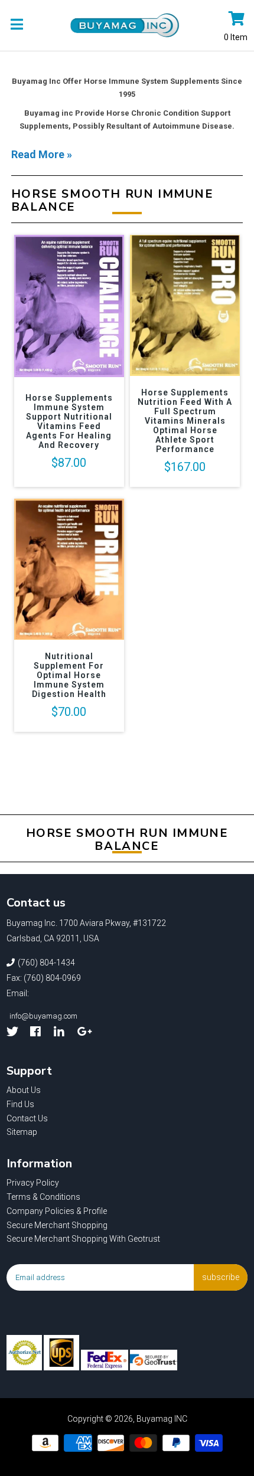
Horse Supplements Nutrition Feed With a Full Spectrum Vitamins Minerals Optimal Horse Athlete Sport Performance (185, 421)
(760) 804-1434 (46, 962)
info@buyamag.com (43, 1016)
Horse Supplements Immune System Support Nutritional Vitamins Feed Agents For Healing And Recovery (69, 421)
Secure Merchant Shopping (57, 1225)
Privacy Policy (32, 1182)
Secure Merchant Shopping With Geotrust (83, 1238)
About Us (23, 1090)
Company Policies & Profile (56, 1211)
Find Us (20, 1104)
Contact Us (27, 1118)
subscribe (220, 1277)
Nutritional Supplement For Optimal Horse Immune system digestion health (69, 675)
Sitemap (21, 1132)
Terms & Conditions (43, 1197)
